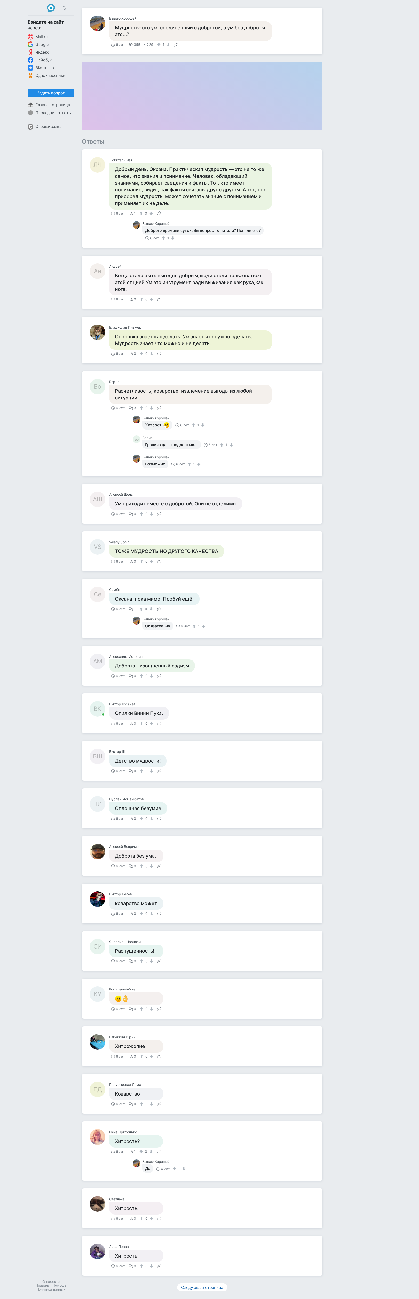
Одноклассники (50, 75)
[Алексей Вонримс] (99, 851)
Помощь (59, 1285)
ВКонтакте (45, 67)
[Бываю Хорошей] (99, 23)
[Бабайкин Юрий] (99, 1042)
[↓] (167, 45)
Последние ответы (53, 112)
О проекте (51, 1281)
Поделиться (176, 44)
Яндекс (42, 52)
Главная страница (52, 104)
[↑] (159, 45)
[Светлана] (99, 1204)
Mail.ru (41, 36)
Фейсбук (43, 59)
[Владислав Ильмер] (99, 332)
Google (42, 44)
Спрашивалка (48, 126)
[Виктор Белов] (99, 899)
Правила (42, 1285)
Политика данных (50, 1289)
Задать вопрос (51, 92)
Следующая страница (202, 1287)
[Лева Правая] (99, 1251)
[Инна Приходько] (99, 1137)
